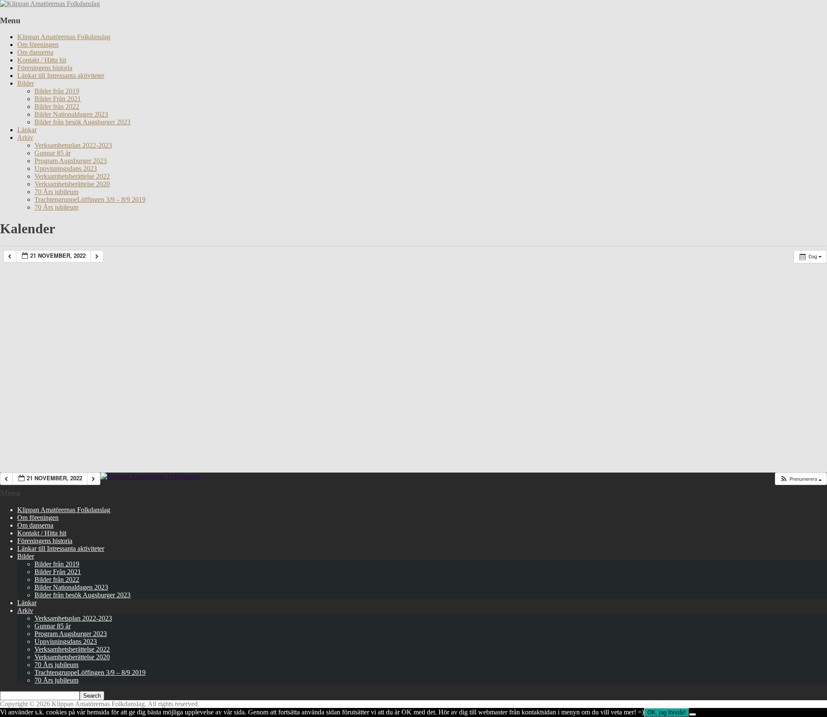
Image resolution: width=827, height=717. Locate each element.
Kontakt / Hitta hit (41, 60)
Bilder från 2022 (56, 106)
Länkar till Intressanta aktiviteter (60, 75)
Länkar (27, 129)
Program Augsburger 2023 (70, 160)
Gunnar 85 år (52, 153)
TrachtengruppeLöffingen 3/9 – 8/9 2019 (90, 199)
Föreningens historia (44, 67)
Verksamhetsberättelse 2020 (72, 184)
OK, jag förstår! (666, 712)
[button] (800, 479)
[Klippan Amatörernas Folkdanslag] (50, 3)
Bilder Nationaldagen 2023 (71, 114)
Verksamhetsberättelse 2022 (72, 176)
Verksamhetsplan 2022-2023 (73, 145)
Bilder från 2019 (56, 91)
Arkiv (25, 137)
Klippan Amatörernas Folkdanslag (63, 36)
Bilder (25, 83)
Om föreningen (38, 44)
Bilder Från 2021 (57, 98)
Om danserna (35, 52)
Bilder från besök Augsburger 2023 (82, 122)
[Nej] (692, 714)
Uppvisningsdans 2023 (65, 168)
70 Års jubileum (56, 191)
